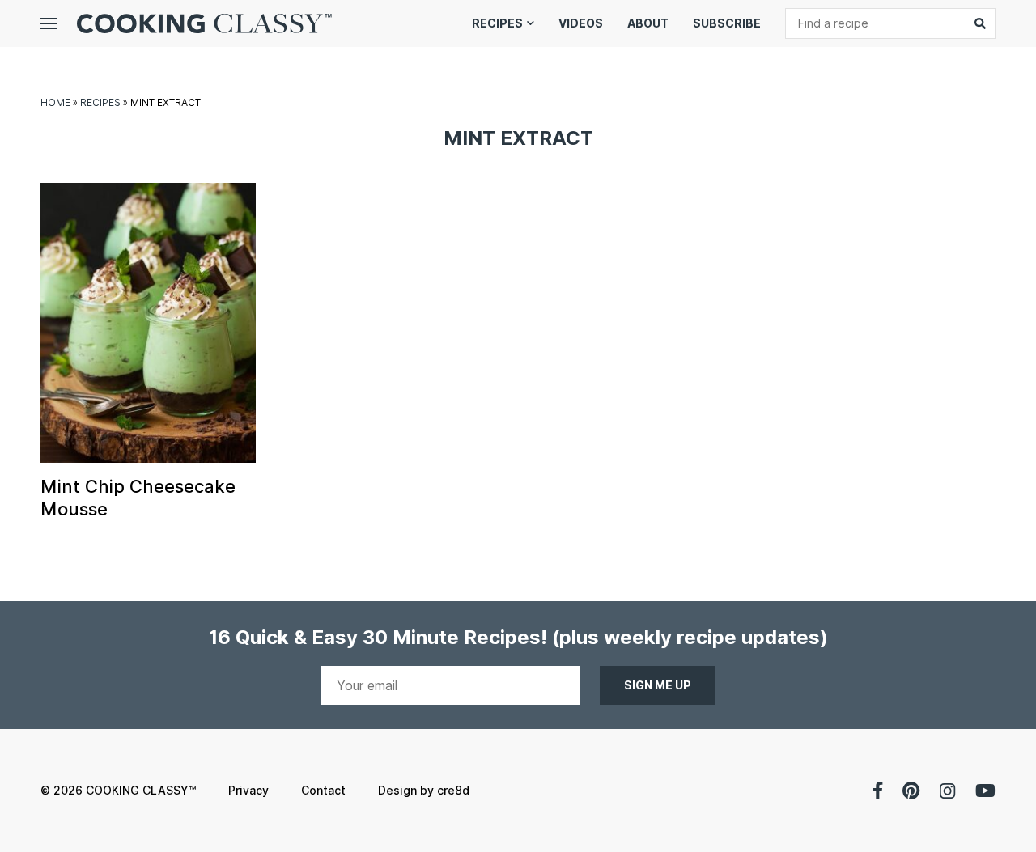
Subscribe (727, 23)
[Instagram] (947, 790)
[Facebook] (877, 790)
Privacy (248, 790)
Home (55, 102)
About (648, 23)
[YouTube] (985, 790)
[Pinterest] (911, 790)
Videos (580, 23)
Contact (323, 790)
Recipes (497, 23)
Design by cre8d (423, 790)
